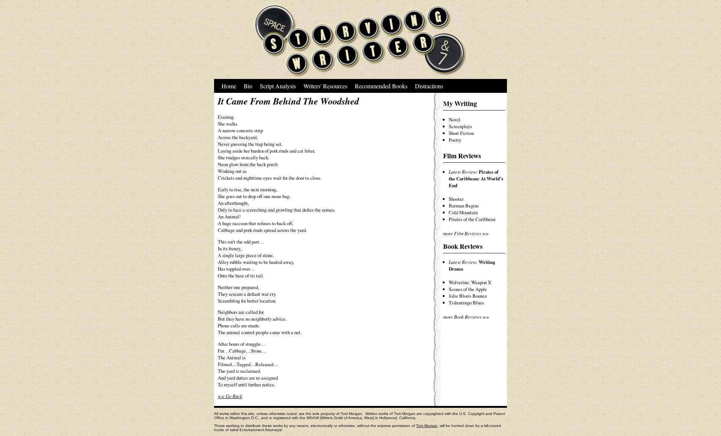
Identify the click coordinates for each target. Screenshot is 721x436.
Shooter (456, 198)
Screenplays (460, 126)
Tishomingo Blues (466, 302)
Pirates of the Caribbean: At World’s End (476, 178)
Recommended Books (381, 86)
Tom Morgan (426, 426)
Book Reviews (463, 246)
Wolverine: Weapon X (470, 282)
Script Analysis (278, 86)
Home (229, 86)
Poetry (455, 139)
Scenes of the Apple (468, 289)
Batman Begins (464, 205)
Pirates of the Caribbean (472, 219)
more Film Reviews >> (466, 233)
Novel (454, 119)
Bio (248, 86)
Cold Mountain (463, 212)
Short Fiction (461, 133)
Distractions (429, 86)
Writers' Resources (325, 86)
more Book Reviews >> (466, 316)
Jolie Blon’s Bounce (468, 295)
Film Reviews (462, 155)
